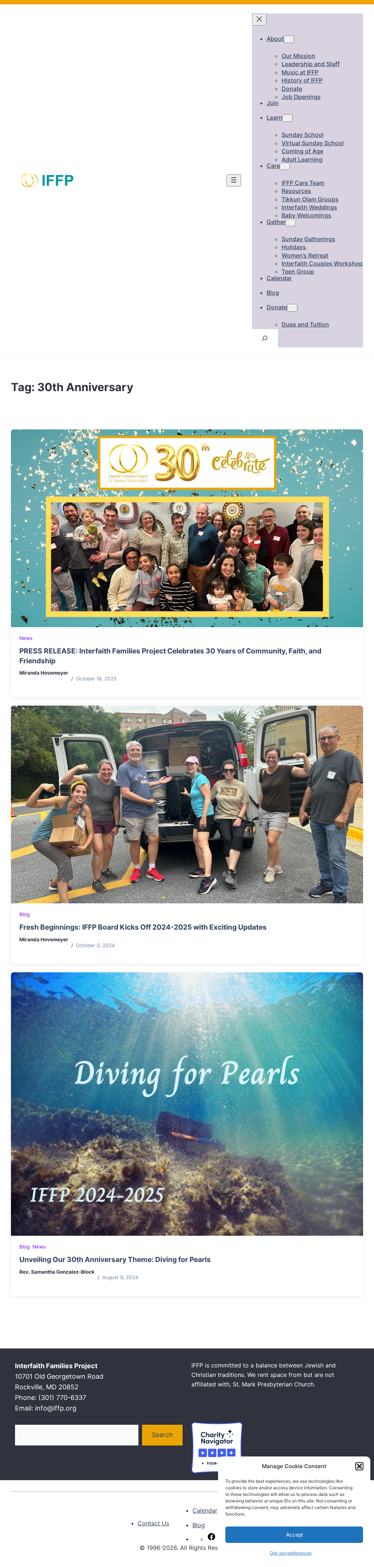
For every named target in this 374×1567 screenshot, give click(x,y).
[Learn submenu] (287, 118)
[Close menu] (259, 19)
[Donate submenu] (292, 308)
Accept (294, 1535)
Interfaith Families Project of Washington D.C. (149, 1556)
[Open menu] (233, 180)
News (26, 638)
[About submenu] (289, 39)
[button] (359, 1466)
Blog (24, 914)
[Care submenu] (285, 166)
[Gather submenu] (291, 222)
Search (162, 1435)
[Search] (265, 338)
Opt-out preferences (291, 1553)
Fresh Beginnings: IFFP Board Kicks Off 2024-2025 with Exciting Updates (143, 927)
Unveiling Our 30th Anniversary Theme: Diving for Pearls (115, 1259)
